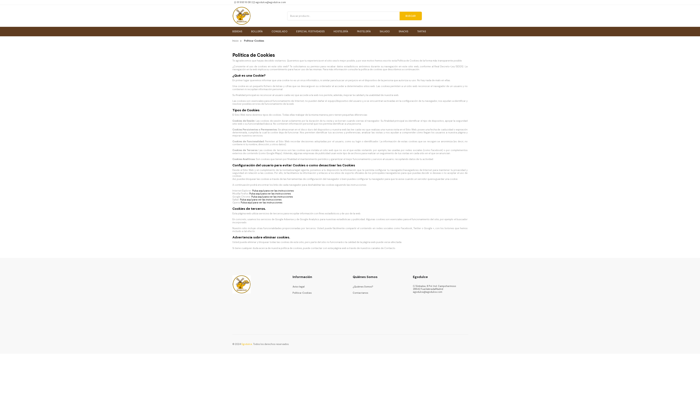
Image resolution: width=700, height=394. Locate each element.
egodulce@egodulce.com (270, 2)
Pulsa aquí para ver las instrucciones (273, 190)
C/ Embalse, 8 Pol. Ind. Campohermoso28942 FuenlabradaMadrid (434, 288)
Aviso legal (299, 286)
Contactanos (360, 292)
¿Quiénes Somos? (363, 286)
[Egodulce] (241, 15)
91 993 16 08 (243, 2)
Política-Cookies (302, 292)
